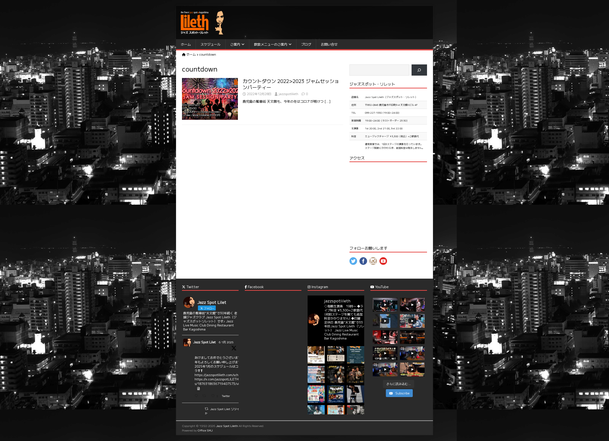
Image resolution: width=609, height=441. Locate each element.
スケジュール (211, 44)
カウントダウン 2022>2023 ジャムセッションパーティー (291, 84)
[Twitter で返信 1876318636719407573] (197, 396)
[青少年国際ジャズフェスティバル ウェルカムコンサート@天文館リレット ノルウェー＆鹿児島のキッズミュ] (335, 394)
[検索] (419, 70)
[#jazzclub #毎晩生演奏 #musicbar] (316, 413)
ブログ (306, 44)
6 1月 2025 (226, 342)
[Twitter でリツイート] (206, 408)
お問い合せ (329, 44)
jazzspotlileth (288, 94)
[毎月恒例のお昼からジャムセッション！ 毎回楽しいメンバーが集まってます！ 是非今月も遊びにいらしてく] (355, 354)
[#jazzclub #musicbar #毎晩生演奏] (316, 374)
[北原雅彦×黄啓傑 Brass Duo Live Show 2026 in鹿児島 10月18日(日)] (355, 374)
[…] (327, 101)
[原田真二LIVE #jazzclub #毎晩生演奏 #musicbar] (355, 394)
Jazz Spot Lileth (227, 426)
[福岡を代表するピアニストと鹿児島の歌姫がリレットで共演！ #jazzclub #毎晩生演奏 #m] (316, 354)
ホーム (186, 44)
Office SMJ (205, 430)
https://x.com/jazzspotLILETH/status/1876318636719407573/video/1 (221, 381)
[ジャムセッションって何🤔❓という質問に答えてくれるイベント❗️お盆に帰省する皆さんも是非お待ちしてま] (335, 354)
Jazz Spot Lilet (204, 342)
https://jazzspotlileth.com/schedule (220, 375)
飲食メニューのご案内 (270, 44)
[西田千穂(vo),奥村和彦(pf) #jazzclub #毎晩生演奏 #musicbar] (355, 413)
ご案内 (235, 44)
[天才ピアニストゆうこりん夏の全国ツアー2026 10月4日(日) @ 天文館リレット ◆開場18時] (316, 394)
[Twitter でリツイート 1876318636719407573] (205, 396)
